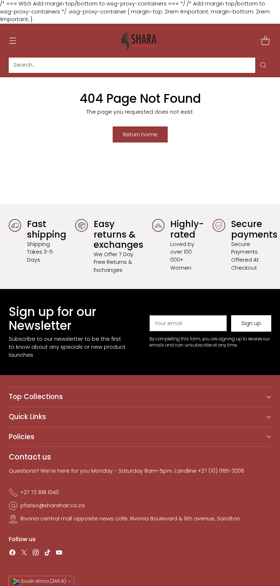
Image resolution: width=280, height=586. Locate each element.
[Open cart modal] (265, 40)
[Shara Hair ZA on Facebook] (12, 553)
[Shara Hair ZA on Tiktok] (47, 553)
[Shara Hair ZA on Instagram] (35, 553)
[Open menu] (12, 40)
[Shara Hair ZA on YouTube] (59, 553)
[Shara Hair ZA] (140, 40)
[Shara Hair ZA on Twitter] (24, 553)
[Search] (263, 65)
